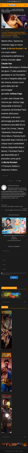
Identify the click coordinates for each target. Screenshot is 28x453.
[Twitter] (9, 1)
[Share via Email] (19, 180)
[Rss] (20, 1)
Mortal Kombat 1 (16, 48)
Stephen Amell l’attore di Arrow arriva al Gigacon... (14, 236)
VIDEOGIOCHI (7, 30)
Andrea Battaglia (13, 185)
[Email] (14, 1)
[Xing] (18, 1)
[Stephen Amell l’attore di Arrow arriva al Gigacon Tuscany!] (14, 226)
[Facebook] (7, 1)
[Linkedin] (11, 1)
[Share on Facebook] (18, 180)
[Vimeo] (16, 1)
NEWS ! (7, 9)
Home (2, 9)
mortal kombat (5, 175)
